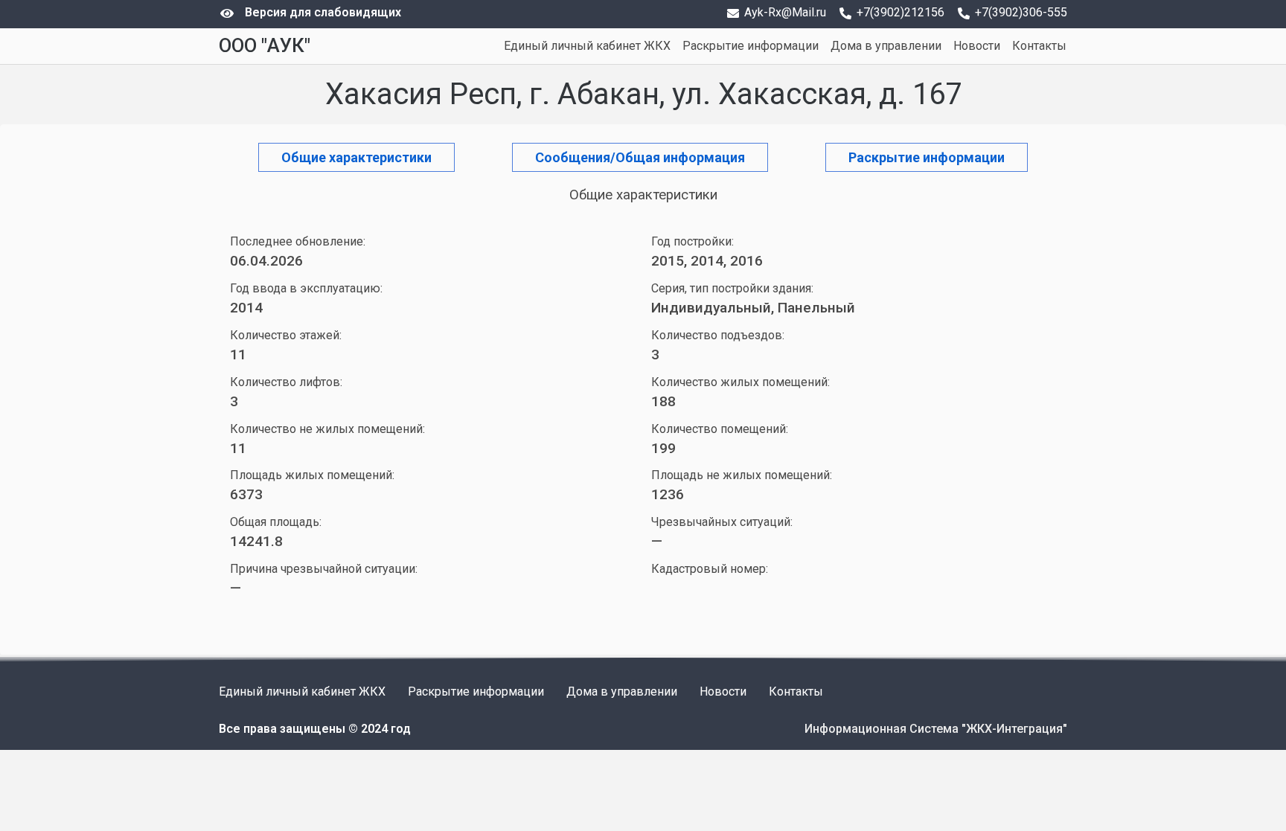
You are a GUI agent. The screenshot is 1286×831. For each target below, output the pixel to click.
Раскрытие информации (750, 46)
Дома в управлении (886, 46)
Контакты (1039, 46)
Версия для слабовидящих (323, 12)
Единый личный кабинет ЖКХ (587, 46)
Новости (976, 46)
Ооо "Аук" (264, 45)
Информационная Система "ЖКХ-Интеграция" (935, 729)
